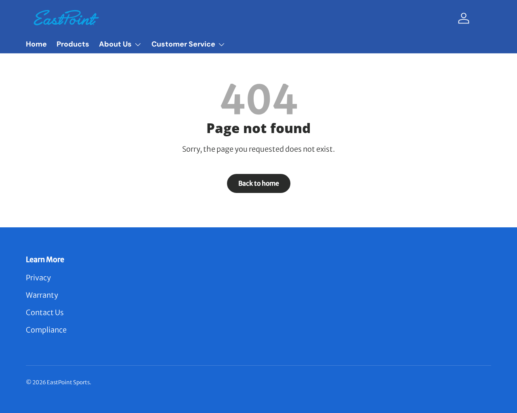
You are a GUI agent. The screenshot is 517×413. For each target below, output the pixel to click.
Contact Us (45, 312)
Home (36, 44)
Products (73, 44)
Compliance (46, 330)
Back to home (258, 183)
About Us (115, 44)
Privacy (38, 277)
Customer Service (183, 44)
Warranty (42, 295)
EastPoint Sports (68, 382)
